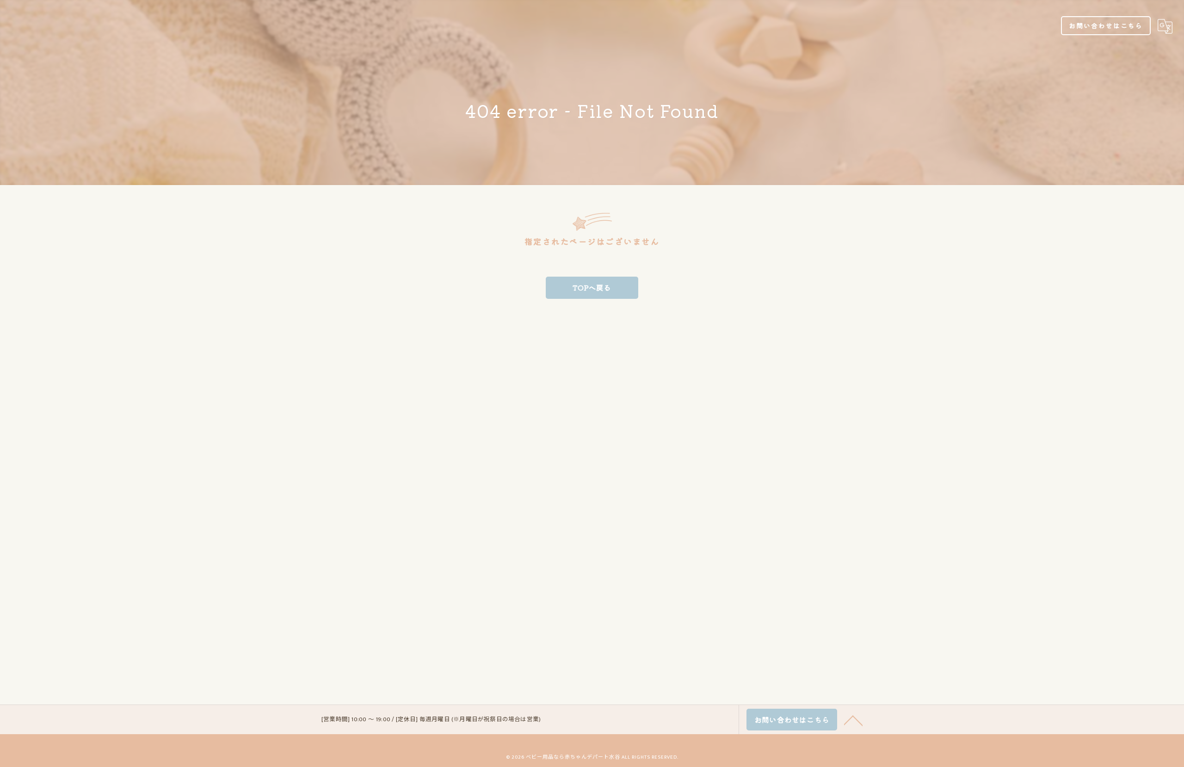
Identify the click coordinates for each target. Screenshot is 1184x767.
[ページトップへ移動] (853, 720)
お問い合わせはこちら (1106, 25)
